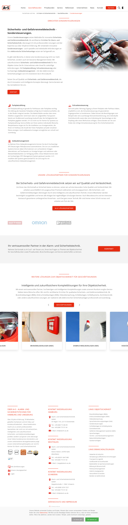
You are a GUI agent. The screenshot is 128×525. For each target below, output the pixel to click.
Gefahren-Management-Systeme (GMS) (103, 431)
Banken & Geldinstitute (97, 476)
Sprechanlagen (95, 433)
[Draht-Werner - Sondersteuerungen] (15, 222)
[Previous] (48, 304)
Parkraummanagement (97, 469)
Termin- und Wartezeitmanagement (102, 436)
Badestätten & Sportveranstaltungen (102, 464)
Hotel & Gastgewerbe (97, 471)
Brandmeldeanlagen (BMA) (99, 414)
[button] (78, 520)
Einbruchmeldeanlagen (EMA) (99, 416)
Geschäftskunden (35, 8)
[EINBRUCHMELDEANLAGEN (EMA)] (86, 327)
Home (23, 8)
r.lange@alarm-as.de (63, 463)
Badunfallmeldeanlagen (98, 438)
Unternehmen (82, 8)
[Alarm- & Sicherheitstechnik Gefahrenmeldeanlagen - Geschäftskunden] (6, 7)
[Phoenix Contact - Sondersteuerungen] (64, 222)
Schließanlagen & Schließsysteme (101, 426)
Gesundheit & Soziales (97, 473)
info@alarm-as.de (62, 431)
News (92, 8)
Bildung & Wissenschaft (97, 466)
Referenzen (69, 8)
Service (60, 8)
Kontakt (100, 8)
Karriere (111, 8)
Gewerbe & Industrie (96, 454)
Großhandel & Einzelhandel (99, 461)
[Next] (79, 304)
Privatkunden (49, 8)
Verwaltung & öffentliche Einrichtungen (103, 457)
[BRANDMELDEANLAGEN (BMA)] (42, 327)
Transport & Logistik (96, 459)
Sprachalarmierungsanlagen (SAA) (101, 421)
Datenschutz (44, 512)
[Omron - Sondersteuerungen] (39, 222)
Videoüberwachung (96, 419)
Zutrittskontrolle (95, 428)
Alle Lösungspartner (64, 208)
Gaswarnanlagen (95, 440)
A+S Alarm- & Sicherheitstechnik (46, 13)
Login (124, 7)
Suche (119, 7)
